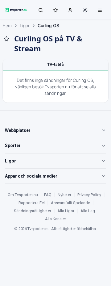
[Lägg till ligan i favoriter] (6, 39)
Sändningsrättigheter (32, 210)
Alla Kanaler (55, 219)
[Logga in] (70, 10)
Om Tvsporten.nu (23, 194)
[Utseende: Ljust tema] (85, 10)
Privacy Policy (89, 194)
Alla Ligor (65, 210)
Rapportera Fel (31, 202)
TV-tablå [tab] (55, 64)
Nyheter (64, 194)
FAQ (47, 194)
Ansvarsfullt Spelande (70, 202)
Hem (7, 25)
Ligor (25, 25)
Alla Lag (87, 210)
